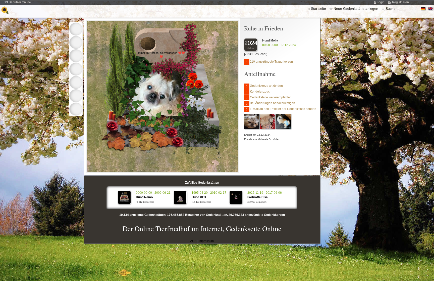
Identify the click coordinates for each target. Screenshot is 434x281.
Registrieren (400, 2)
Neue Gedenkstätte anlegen (356, 9)
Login (381, 2)
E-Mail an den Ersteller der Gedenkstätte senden (283, 109)
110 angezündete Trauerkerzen (271, 61)
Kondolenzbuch (261, 91)
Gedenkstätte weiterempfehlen (271, 97)
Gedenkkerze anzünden (266, 86)
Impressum (206, 241)
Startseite (319, 9)
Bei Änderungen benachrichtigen (272, 103)
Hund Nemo (144, 197)
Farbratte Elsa (257, 197)
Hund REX (199, 197)
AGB (193, 241)
